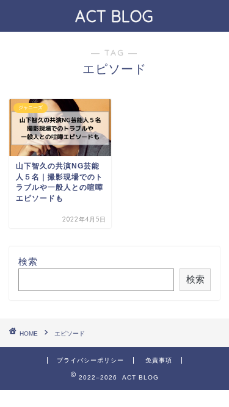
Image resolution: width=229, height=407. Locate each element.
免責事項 (158, 360)
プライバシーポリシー (90, 360)
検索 (28, 261)
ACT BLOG (114, 16)
